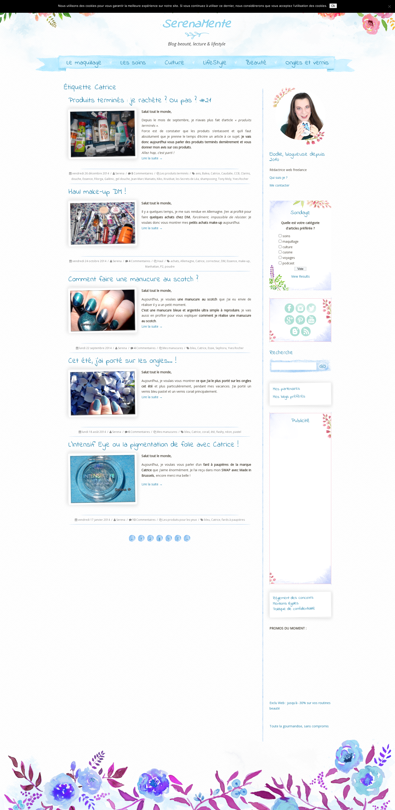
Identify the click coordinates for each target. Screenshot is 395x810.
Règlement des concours (293, 598)
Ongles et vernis (307, 63)
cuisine (288, 252)
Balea (205, 173)
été (213, 432)
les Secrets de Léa (187, 179)
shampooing (208, 179)
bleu (193, 348)
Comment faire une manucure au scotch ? (133, 279)
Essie (211, 348)
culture (288, 247)
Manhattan (152, 266)
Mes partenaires (286, 389)
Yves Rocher (240, 179)
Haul (160, 261)
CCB (237, 173)
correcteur (213, 261)
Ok (333, 6)
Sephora (221, 348)
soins (286, 236)
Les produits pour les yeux (180, 520)
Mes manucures (173, 348)
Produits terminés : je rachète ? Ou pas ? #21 (139, 100)
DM (223, 261)
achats (175, 261)
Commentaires (142, 173)
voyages (289, 257)
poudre (170, 266)
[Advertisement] (300, 507)
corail (205, 432)
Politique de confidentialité (294, 609)
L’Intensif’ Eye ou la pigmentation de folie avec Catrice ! (153, 444)
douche (76, 179)
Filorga (98, 179)
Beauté (256, 63)
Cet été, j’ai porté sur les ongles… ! (122, 361)
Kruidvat (169, 179)
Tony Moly (224, 179)
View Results (300, 276)
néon (228, 432)
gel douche (122, 179)
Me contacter (279, 185)
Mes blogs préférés (289, 396)
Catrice (215, 173)
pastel (237, 432)
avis (198, 173)
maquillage (291, 241)
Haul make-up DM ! (97, 192)
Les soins (133, 63)
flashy (220, 432)
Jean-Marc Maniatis (143, 179)
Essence (88, 179)
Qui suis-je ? (278, 177)
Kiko (159, 179)
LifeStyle (215, 63)
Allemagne (187, 261)
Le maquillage (84, 63)
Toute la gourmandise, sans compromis (299, 726)
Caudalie (227, 173)
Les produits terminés (174, 173)
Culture (174, 63)
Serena (119, 173)
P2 (161, 266)
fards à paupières (233, 520)
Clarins (245, 173)
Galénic (109, 179)
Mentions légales (286, 603)
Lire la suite (152, 158)
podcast (288, 263)
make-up (244, 261)
